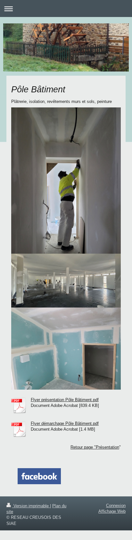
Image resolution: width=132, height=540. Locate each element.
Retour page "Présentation (94, 447)
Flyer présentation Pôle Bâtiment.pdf (65, 399)
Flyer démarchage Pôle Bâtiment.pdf (65, 423)
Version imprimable (31, 505)
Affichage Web (112, 511)
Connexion (116, 505)
